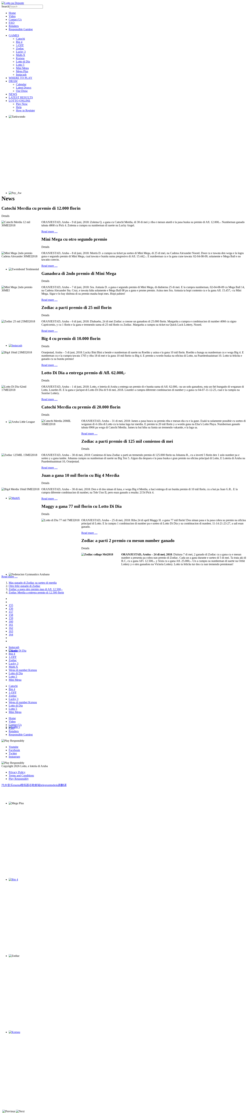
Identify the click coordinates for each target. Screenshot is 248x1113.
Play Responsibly (19, 778)
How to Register (25, 110)
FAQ (12, 22)
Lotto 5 (20, 64)
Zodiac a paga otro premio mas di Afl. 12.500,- (35, 589)
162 (11, 628)
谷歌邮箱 (35, 785)
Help (19, 107)
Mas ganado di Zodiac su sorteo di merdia (33, 582)
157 (11, 611)
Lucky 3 (21, 51)
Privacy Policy (17, 772)
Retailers (14, 26)
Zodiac (20, 48)
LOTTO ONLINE (19, 100)
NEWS (13, 94)
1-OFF (20, 45)
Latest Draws (23, 87)
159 (11, 618)
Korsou (20, 58)
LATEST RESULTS (21, 97)
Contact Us (15, 19)
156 (11, 608)
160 (11, 621)
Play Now (22, 103)
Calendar (21, 84)
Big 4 (19, 41)
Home (12, 12)
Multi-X (20, 55)
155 (11, 605)
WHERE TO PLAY (20, 77)
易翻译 (62, 785)
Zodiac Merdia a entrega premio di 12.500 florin (36, 592)
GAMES (14, 35)
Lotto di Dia (23, 61)
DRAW (13, 81)
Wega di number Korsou (23, 670)
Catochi (20, 38)
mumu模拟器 (21, 785)
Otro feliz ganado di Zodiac (24, 585)
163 (11, 631)
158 (11, 614)
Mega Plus (22, 71)
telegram (45, 785)
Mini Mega (22, 68)
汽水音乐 (7, 785)
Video (12, 16)
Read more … (49, 231)
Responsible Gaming (21, 29)
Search (5, 6)
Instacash (21, 74)
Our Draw (22, 90)
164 (11, 634)
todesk (54, 785)
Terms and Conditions (21, 775)
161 (11, 624)
